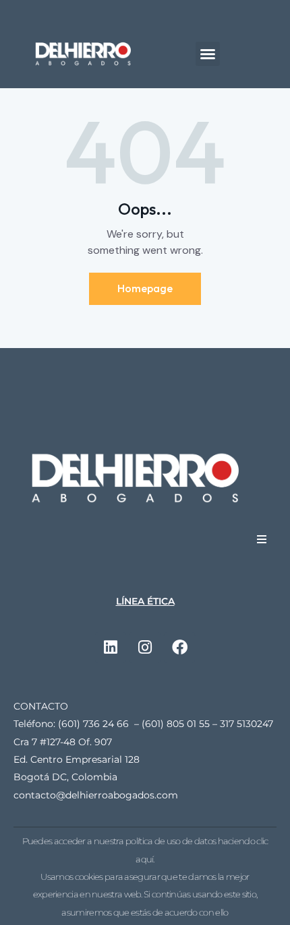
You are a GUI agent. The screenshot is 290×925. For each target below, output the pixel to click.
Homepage (145, 288)
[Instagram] (145, 647)
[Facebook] (179, 647)
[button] (208, 54)
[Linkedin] (110, 647)
